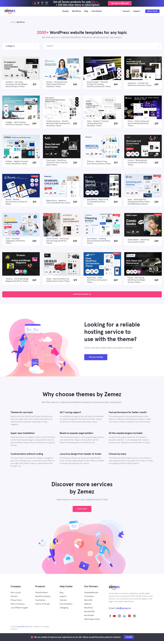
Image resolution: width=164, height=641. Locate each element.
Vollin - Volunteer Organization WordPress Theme (15, 241)
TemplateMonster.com (24, 626)
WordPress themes (42, 596)
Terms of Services (18, 604)
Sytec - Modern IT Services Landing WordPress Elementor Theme (98, 123)
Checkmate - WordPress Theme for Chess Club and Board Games (56, 162)
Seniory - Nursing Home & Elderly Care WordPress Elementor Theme (56, 84)
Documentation (66, 604)
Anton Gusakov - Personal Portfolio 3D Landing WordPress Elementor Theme (99, 84)
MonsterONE (89, 612)
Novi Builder (89, 615)
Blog (86, 11)
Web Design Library (92, 619)
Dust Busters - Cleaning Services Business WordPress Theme (98, 241)
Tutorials (63, 600)
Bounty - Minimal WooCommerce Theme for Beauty (16, 202)
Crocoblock (89, 596)
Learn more (82, 509)
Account (126, 11)
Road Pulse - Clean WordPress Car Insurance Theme (97, 280)
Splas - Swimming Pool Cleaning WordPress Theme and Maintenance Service (139, 202)
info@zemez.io (123, 608)
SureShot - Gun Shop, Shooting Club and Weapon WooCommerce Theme (17, 84)
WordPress (76, 11)
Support (136, 11)
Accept (129, 637)
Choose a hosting (96, 357)
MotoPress (88, 608)
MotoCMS (88, 600)
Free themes (96, 11)
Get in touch (152, 11)
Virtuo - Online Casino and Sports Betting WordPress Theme (138, 123)
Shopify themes (41, 593)
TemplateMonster (91, 593)
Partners (14, 596)
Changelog (64, 608)
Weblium (87, 604)
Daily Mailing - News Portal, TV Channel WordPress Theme (98, 202)
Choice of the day (42, 604)
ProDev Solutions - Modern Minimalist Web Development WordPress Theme (58, 123)
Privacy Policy (16, 600)
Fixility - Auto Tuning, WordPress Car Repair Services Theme (136, 280)
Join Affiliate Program (19, 608)
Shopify (65, 11)
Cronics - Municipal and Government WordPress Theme (137, 162)
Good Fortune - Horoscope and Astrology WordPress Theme (57, 241)
